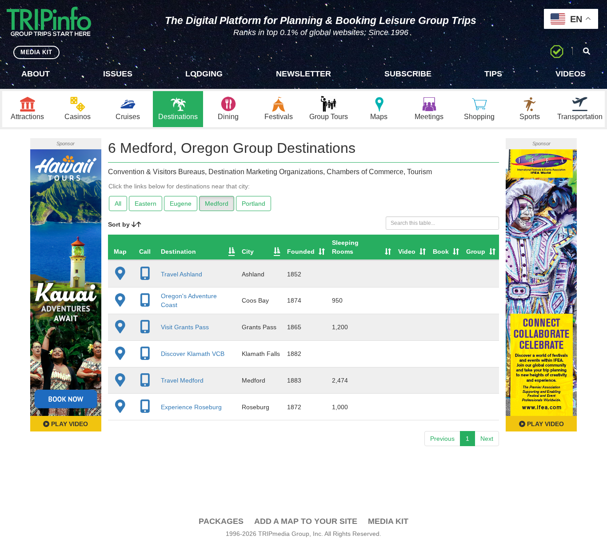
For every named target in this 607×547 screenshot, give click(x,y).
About (35, 73)
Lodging (204, 73)
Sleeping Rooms (345, 247)
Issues (117, 73)
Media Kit (388, 521)
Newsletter (303, 73)
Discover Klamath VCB (192, 353)
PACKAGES (221, 521)
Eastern (145, 203)
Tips (493, 73)
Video (406, 251)
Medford (216, 203)
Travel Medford (182, 380)
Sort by (120, 224)
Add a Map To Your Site (305, 521)
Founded (301, 251)
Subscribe (407, 73)
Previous (442, 438)
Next (486, 438)
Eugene (181, 203)
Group (475, 251)
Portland (253, 203)
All (118, 203)
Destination (178, 251)
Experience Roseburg (191, 407)
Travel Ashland (181, 274)
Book (441, 251)
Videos (570, 73)
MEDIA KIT (36, 52)
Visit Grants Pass (185, 327)
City (248, 251)
